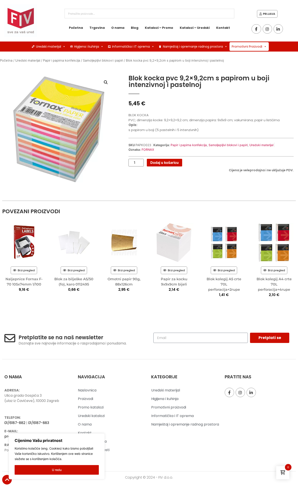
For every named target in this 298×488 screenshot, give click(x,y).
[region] (57, 456)
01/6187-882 (14, 422)
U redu (57, 470)
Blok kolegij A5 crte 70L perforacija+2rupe (224, 284)
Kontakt (223, 28)
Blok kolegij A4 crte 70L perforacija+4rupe (274, 284)
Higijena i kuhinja (86, 46)
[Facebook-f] (256, 29)
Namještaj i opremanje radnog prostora (193, 46)
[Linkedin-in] (278, 29)
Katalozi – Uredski (195, 28)
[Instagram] (267, 29)
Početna (76, 28)
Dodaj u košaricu (164, 162)
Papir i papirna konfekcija (61, 60)
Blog (134, 28)
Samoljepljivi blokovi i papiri (103, 60)
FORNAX (148, 149)
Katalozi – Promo (159, 28)
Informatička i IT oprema (131, 46)
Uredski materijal (48, 46)
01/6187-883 (38, 422)
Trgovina (97, 28)
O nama (117, 28)
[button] (106, 82)
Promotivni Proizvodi (247, 46)
